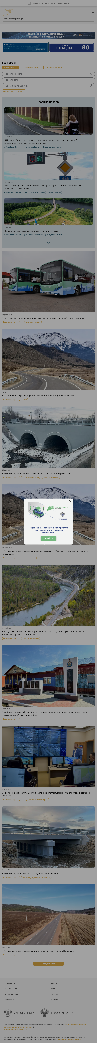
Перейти (48, 538)
